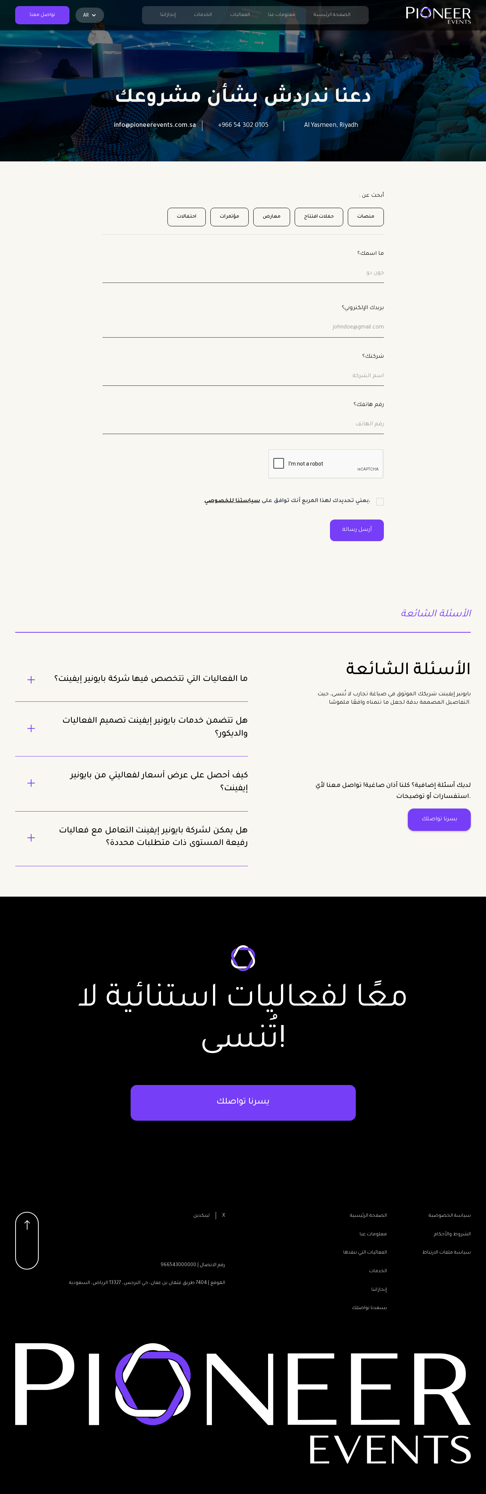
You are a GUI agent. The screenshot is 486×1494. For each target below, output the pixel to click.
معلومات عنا (281, 15)
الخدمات (203, 15)
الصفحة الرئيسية (332, 15)
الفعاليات (240, 15)
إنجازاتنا (168, 15)
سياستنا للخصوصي (232, 501)
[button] (90, 15)
